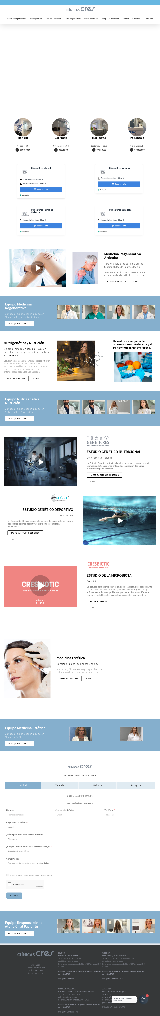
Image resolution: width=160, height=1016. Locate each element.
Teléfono (109, 810)
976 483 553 (106, 994)
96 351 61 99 (109, 958)
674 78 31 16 (120, 958)
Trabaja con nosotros (36, 973)
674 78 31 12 (76, 958)
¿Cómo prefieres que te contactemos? (25, 834)
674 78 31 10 (76, 994)
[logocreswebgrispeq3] (80, 765)
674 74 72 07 (130, 958)
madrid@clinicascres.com (68, 961)
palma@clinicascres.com (67, 997)
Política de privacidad (36, 967)
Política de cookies (36, 970)
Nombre (11, 810)
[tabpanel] (80, 848)
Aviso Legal (35, 965)
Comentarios (12, 858)
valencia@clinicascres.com (112, 961)
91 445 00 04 (65, 958)
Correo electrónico (65, 810)
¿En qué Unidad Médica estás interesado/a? (29, 846)
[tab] (23, 785)
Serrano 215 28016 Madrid (68, 956)
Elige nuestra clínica (17, 822)
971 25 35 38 (65, 994)
